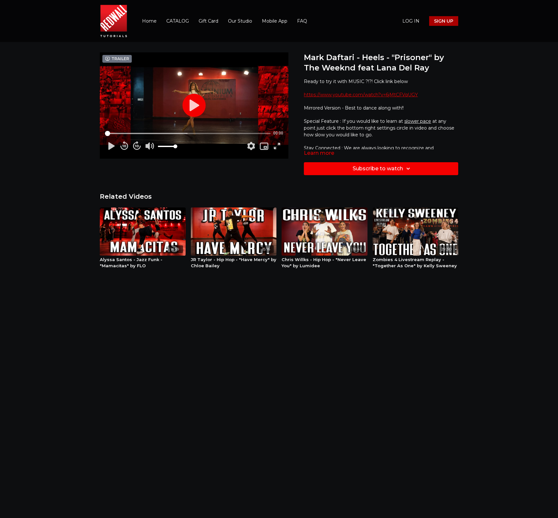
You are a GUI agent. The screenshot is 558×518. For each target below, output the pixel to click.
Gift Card (208, 21)
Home (149, 21)
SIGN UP (443, 21)
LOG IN (410, 21)
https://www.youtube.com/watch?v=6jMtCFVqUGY (361, 95)
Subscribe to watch (378, 168)
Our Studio (240, 21)
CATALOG (177, 21)
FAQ (302, 21)
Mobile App (274, 21)
